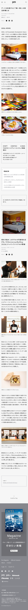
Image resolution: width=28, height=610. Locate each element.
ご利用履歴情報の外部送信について (8, 595)
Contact (9, 562)
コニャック (12, 247)
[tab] (2, 2)
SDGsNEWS (11, 13)
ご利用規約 (3, 590)
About (3, 562)
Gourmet (3, 247)
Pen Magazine (5, 560)
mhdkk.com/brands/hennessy (10, 482)
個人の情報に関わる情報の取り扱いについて (10, 592)
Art (2, 13)
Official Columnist (16, 560)
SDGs (5, 13)
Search (10, 566)
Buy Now (13, 550)
